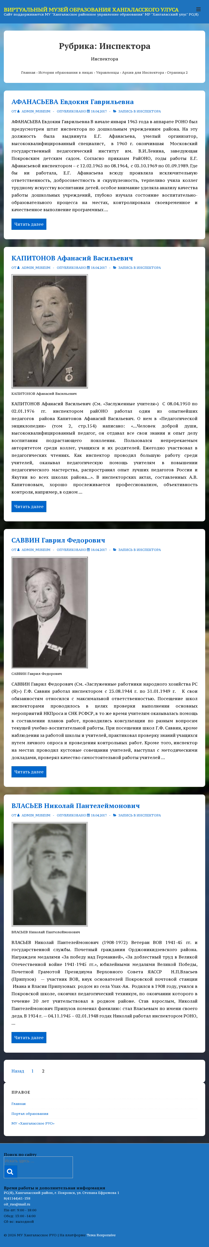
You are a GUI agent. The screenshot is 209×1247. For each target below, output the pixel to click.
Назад (17, 1071)
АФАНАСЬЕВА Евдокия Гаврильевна (72, 101)
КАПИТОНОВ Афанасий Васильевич (72, 258)
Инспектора (149, 111)
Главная (18, 1103)
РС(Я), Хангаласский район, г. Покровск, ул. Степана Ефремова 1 (61, 1192)
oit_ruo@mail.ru (17, 1204)
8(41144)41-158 (17, 1198)
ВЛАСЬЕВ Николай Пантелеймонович (75, 805)
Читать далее (29, 225)
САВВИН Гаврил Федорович (58, 540)
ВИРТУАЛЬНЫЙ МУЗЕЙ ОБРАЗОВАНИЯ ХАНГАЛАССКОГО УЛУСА (91, 9)
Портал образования (29, 1113)
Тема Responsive (101, 1235)
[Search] (10, 1171)
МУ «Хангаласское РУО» (33, 1123)
